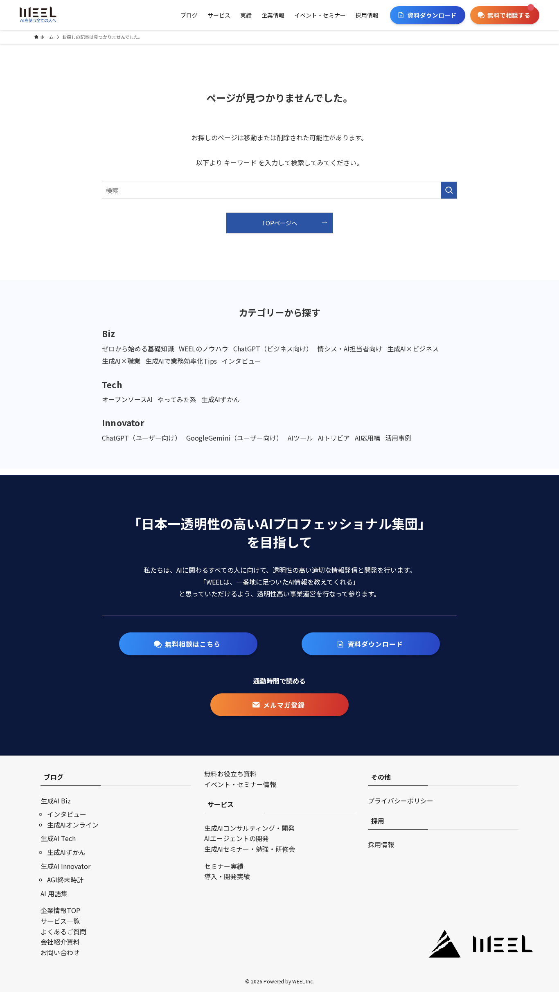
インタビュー (66, 814)
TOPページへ (279, 222)
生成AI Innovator (65, 866)
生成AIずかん (66, 852)
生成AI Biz (56, 800)
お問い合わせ (60, 952)
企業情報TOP (60, 910)
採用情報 (381, 844)
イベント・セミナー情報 (240, 784)
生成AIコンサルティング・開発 (249, 828)
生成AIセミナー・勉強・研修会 (249, 849)
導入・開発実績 (227, 876)
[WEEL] (38, 15)
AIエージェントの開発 (236, 838)
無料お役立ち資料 (230, 773)
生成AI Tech (58, 838)
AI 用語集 (54, 893)
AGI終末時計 (65, 879)
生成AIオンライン (73, 825)
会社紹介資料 (60, 942)
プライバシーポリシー (400, 800)
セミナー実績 (223, 866)
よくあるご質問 (63, 931)
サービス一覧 (60, 921)
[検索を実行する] (449, 190)
